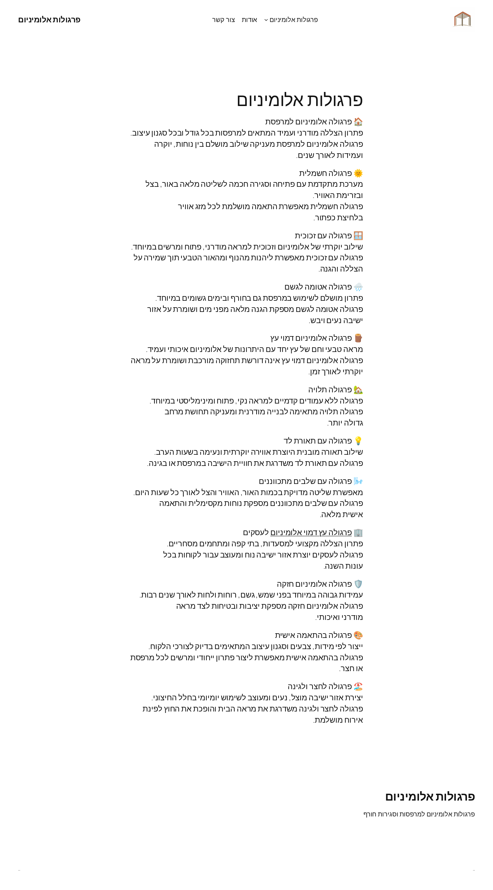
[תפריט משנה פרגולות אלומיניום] (266, 20)
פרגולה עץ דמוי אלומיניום (311, 532)
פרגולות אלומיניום (49, 19)
